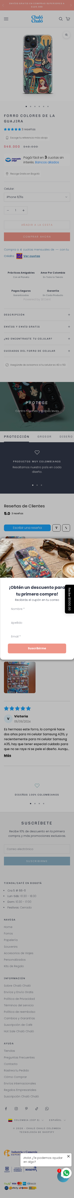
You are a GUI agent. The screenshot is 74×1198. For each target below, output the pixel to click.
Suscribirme (37, 648)
